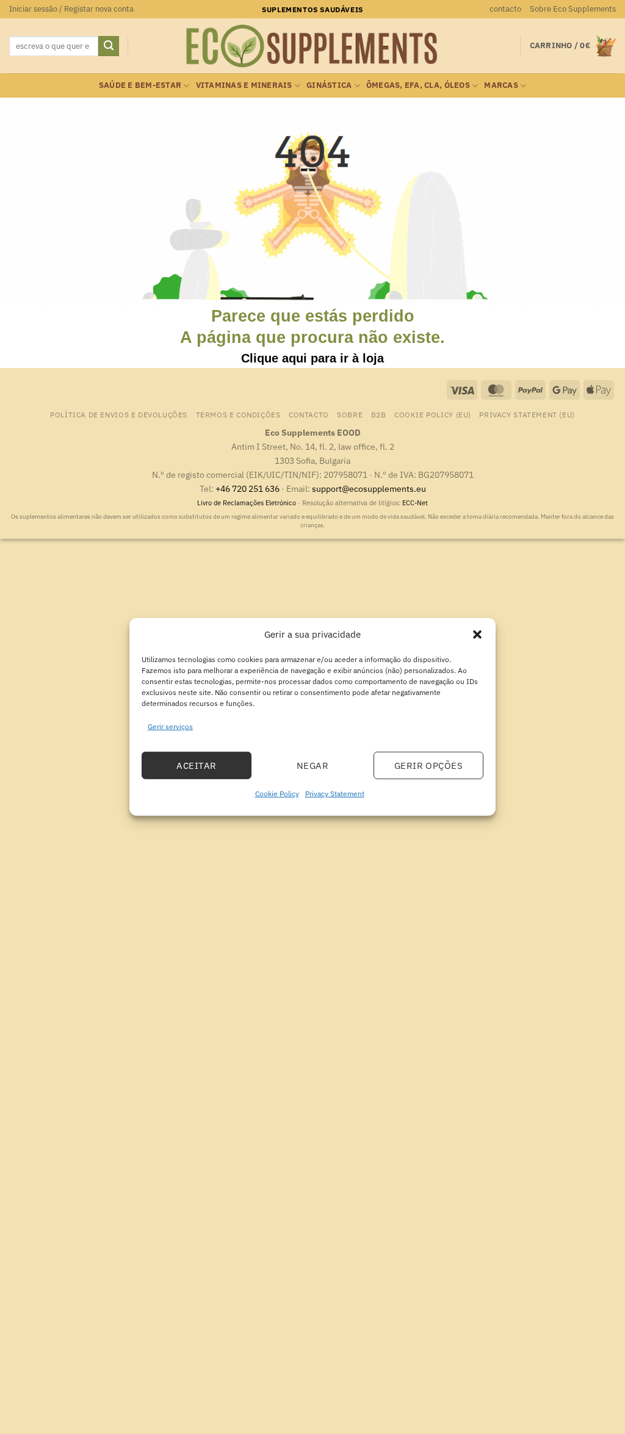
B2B (378, 414)
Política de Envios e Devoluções (118, 414)
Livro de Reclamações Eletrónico (247, 503)
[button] (477, 635)
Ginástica (329, 85)
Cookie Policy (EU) (432, 414)
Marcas (501, 85)
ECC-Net (415, 503)
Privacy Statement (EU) (526, 414)
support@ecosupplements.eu (369, 488)
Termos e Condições (238, 414)
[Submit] (108, 46)
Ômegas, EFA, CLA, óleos (418, 85)
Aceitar (196, 765)
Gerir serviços (170, 726)
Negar (312, 765)
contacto (505, 9)
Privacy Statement (334, 793)
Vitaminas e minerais (244, 85)
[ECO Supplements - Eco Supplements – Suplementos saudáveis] (312, 46)
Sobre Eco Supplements (573, 9)
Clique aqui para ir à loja (312, 358)
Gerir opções (428, 765)
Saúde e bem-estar (140, 85)
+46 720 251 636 (247, 488)
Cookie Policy (277, 793)
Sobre (350, 414)
